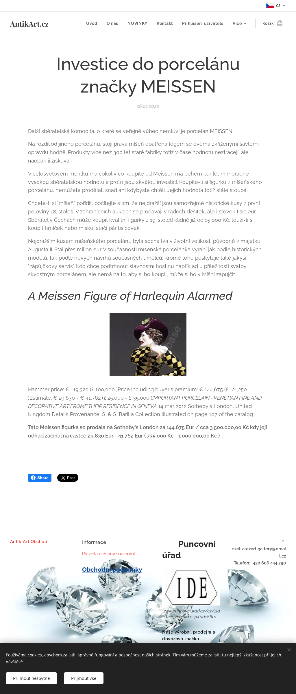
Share (43, 477)
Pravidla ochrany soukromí (108, 553)
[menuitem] (93, 23)
